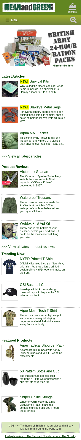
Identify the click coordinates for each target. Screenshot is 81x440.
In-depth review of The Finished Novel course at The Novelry (40, 436)
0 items (72, 11)
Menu (14, 20)
